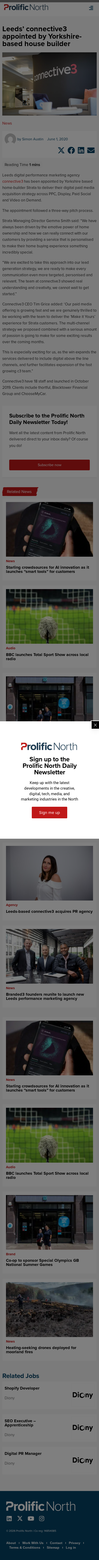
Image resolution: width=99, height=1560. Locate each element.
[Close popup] (95, 725)
